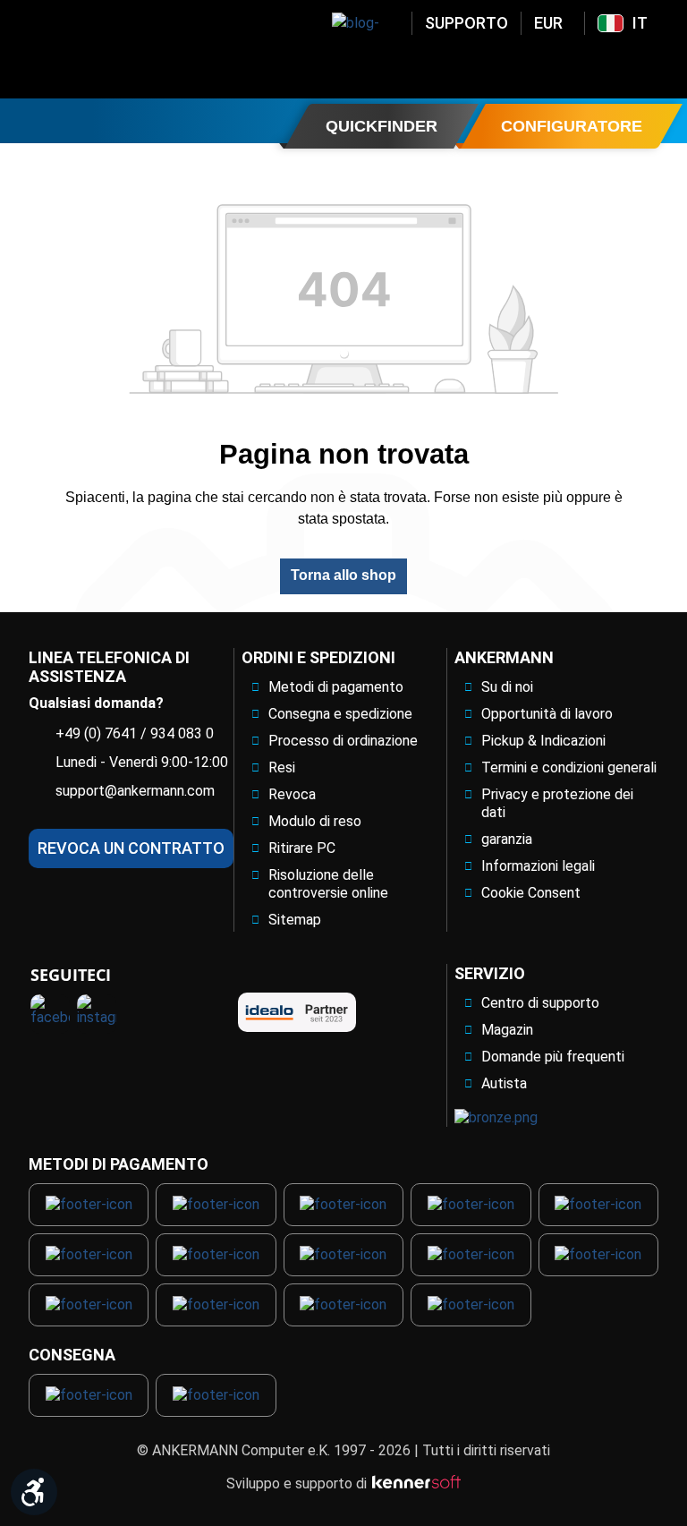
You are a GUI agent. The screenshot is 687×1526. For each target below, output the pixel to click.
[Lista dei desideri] (602, 65)
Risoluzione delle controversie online (328, 883)
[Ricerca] (509, 65)
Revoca (292, 794)
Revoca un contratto (131, 848)
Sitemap (294, 919)
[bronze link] (496, 1118)
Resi (281, 767)
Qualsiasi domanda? (96, 703)
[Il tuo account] (555, 65)
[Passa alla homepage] (152, 49)
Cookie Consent (531, 892)
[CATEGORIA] (35, 120)
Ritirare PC (301, 848)
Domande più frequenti (552, 1056)
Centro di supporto (540, 1002)
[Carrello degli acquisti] (648, 65)
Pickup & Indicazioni (543, 740)
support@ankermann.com (135, 790)
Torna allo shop (343, 575)
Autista (504, 1083)
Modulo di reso (314, 821)
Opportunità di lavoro (547, 713)
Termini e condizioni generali (569, 767)
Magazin (507, 1029)
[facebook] (50, 1014)
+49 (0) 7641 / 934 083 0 (134, 733)
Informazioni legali (538, 865)
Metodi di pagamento (335, 686)
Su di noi (507, 686)
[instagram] (96, 1014)
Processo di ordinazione (343, 740)
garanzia (506, 839)
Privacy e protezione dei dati (557, 803)
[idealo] (297, 1012)
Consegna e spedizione (340, 713)
